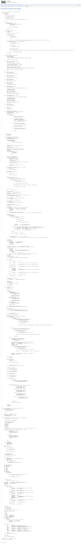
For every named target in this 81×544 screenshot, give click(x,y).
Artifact (5, 6)
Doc (16, 6)
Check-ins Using (13, 6)
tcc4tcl (9, 1)
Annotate (2, 6)
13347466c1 (10, 8)
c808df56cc (19, 8)
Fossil (4, 542)
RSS (6, 542)
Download (20, 6)
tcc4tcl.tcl (3, 8)
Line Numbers (27, 6)
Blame (8, 6)
